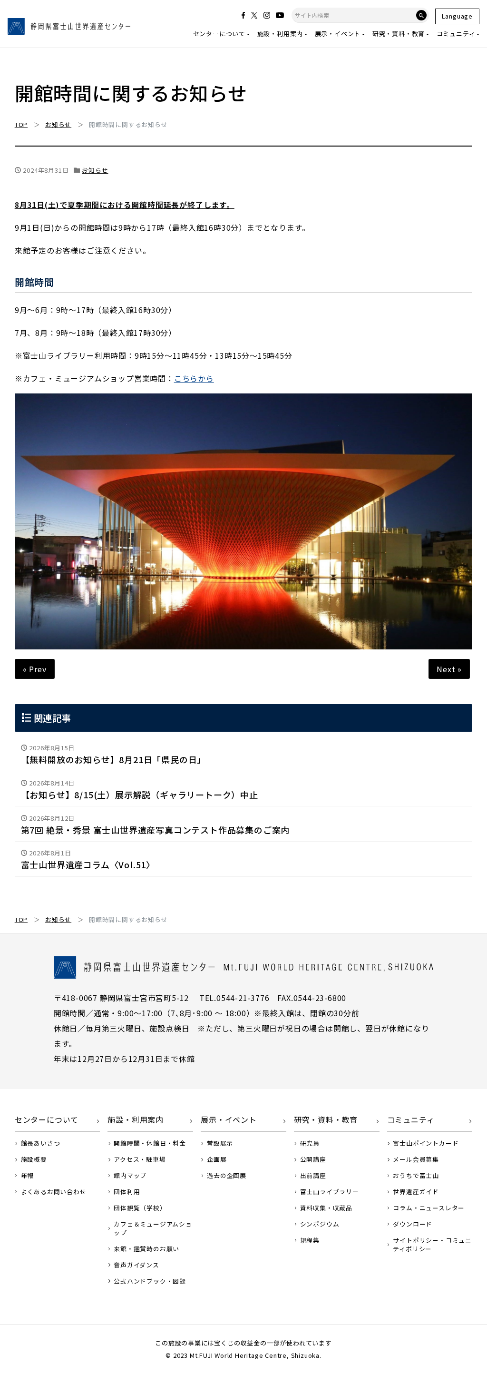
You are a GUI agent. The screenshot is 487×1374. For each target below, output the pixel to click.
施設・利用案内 (280, 33)
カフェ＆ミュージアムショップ (153, 1228)
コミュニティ (456, 33)
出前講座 (313, 1175)
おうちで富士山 (416, 1175)
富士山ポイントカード (425, 1143)
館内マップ (130, 1175)
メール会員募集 (416, 1159)
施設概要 (34, 1159)
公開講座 (313, 1159)
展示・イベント (338, 33)
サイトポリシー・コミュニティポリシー (432, 1244)
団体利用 (127, 1192)
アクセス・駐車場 (140, 1159)
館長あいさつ (40, 1143)
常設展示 (220, 1143)
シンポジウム (320, 1224)
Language (457, 15)
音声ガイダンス (136, 1265)
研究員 (310, 1143)
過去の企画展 (226, 1175)
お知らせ (95, 170)
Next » (449, 669)
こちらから (194, 378)
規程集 (310, 1240)
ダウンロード (412, 1224)
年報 (27, 1175)
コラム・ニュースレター (429, 1208)
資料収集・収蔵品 (326, 1208)
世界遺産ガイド (416, 1192)
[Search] (421, 15)
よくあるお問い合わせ (54, 1192)
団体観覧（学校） (140, 1208)
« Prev (35, 669)
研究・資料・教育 (398, 33)
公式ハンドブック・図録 (150, 1281)
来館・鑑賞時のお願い (146, 1249)
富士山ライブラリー (329, 1192)
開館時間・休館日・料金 (150, 1143)
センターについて (219, 33)
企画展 (216, 1159)
